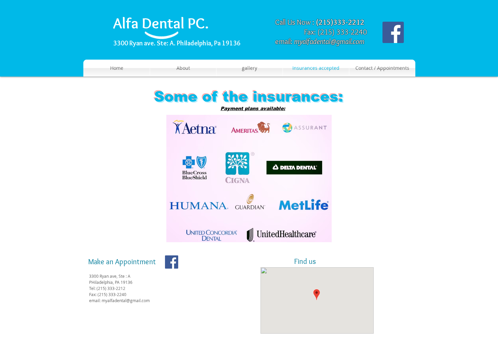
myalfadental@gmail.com (329, 41)
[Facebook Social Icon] (393, 32)
